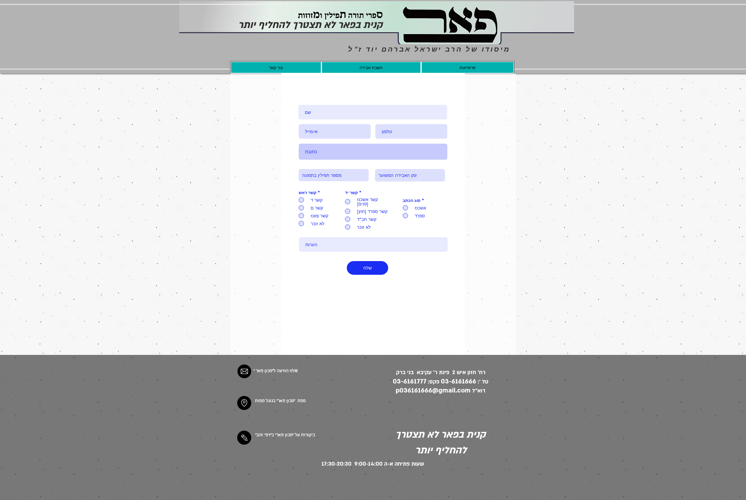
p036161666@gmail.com (433, 390)
